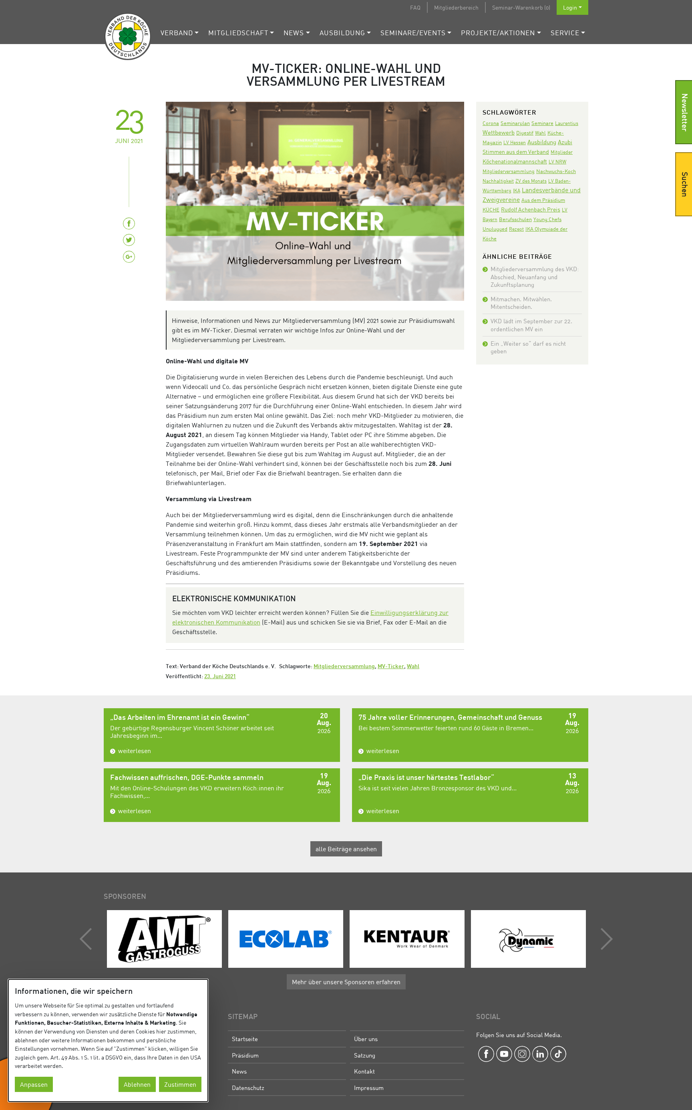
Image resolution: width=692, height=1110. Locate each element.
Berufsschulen (515, 219)
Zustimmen (180, 1084)
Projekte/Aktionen (498, 32)
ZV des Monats (531, 181)
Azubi (565, 141)
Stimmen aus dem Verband (516, 151)
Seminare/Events (413, 32)
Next (605, 939)
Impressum (369, 1087)
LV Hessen (514, 142)
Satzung (364, 1055)
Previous (88, 939)
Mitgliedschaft (238, 32)
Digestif (524, 132)
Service (565, 32)
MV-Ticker (391, 666)
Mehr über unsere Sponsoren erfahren (346, 982)
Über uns (366, 1038)
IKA (516, 190)
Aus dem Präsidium (543, 200)
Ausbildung (342, 32)
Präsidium (245, 1055)
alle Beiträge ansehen (346, 849)
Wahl (413, 666)
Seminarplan (515, 123)
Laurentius (566, 123)
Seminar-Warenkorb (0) (521, 7)
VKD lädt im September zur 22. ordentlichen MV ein (531, 324)
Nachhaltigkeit (498, 181)
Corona (491, 123)
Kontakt (364, 1071)
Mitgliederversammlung (344, 666)
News (294, 32)
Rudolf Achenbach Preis (530, 209)
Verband (177, 32)
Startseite (245, 1038)
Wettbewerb (499, 132)
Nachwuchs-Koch (556, 171)
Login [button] (570, 7)
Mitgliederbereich (456, 7)
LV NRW (557, 162)
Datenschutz (248, 1087)
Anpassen (34, 1084)
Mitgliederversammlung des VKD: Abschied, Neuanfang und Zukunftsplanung (535, 276)
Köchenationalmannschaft (515, 161)
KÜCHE (491, 209)
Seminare (542, 123)
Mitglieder (562, 152)
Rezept (516, 229)
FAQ (415, 7)
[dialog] (108, 1040)
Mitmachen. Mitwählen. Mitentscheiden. (521, 302)
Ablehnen (137, 1084)
